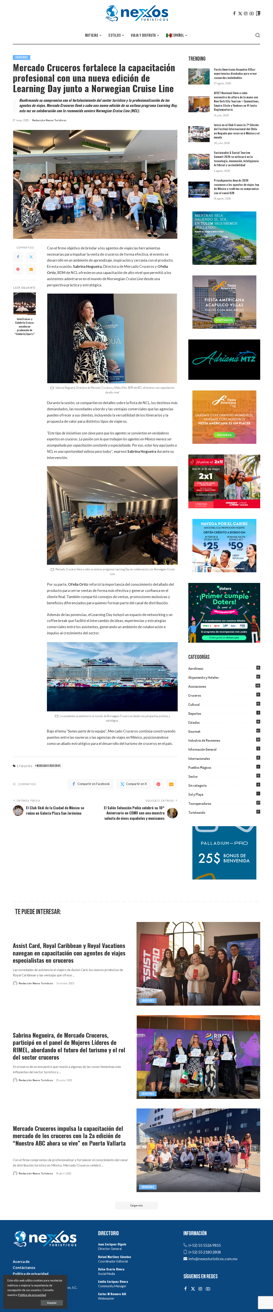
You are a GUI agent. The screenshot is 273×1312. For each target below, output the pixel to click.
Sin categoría (197, 785)
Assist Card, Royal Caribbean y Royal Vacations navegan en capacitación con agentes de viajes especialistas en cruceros (69, 952)
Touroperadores (199, 803)
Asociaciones (197, 686)
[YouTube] (252, 13)
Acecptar (52, 1302)
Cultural (194, 704)
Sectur (193, 776)
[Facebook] (234, 13)
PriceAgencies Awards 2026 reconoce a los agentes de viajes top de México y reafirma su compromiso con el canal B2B (236, 186)
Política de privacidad (30, 1273)
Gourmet (194, 731)
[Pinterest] (18, 269)
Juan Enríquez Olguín (112, 1244)
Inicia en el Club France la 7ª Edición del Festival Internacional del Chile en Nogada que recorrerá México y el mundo (237, 131)
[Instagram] (246, 13)
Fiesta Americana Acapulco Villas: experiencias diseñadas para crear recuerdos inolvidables (235, 73)
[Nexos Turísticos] (136, 13)
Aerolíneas (195, 668)
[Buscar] (257, 35)
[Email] (31, 269)
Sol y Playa (195, 794)
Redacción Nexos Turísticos (49, 120)
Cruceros (21, 57)
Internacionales (199, 758)
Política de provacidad (32, 1295)
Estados (194, 722)
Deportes (194, 713)
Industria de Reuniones (204, 740)
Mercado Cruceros (49, 766)
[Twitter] (240, 13)
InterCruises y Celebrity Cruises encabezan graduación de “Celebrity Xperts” (25, 326)
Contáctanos (24, 1267)
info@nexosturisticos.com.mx (213, 1258)
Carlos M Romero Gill (112, 1294)
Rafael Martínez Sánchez (114, 1256)
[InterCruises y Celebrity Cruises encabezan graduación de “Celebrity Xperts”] (24, 304)
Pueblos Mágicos (199, 767)
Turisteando (196, 812)
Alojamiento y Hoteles (203, 677)
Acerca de (21, 1261)
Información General (202, 749)
